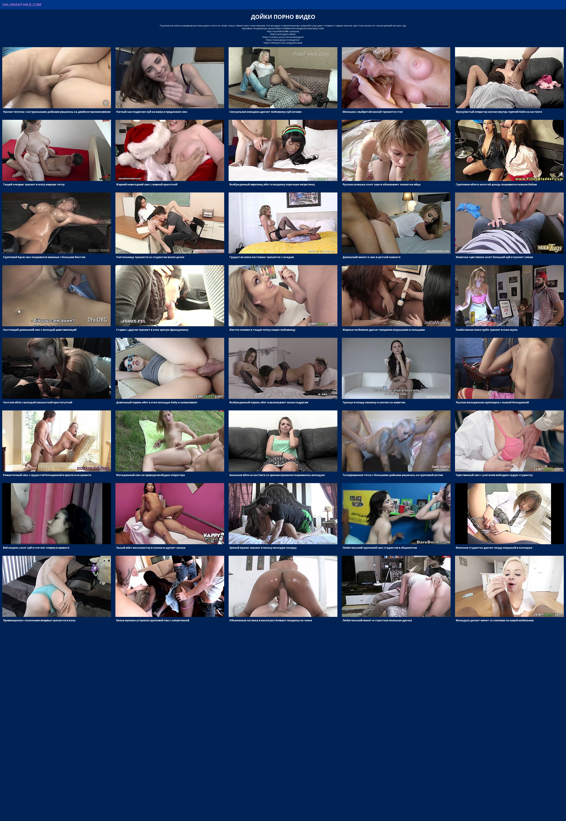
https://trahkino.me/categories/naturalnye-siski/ (299, 28)
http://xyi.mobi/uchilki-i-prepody (283, 31)
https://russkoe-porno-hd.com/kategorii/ (283, 37)
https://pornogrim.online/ (283, 34)
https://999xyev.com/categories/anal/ (283, 42)
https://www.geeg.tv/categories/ (283, 39)
